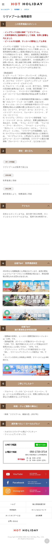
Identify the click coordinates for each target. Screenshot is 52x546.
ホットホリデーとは (13, 515)
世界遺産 (16, 9)
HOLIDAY (27, 4)
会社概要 (39, 515)
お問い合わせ (13, 521)
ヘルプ (12, 504)
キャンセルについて (39, 510)
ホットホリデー (5, 9)
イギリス (26, 9)
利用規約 (13, 510)
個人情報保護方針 (39, 504)
